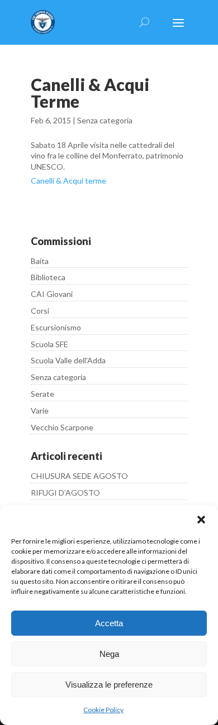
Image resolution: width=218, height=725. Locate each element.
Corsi (40, 310)
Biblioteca (48, 277)
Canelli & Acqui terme (68, 180)
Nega (109, 654)
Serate (42, 393)
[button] (201, 519)
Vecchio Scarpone (62, 427)
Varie (40, 410)
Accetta (109, 623)
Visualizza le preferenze (109, 684)
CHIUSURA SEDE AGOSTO (79, 476)
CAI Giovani (52, 294)
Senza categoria (104, 120)
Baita (40, 261)
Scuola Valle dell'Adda (68, 360)
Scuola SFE (49, 344)
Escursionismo (56, 327)
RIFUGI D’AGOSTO (65, 492)
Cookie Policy (103, 709)
